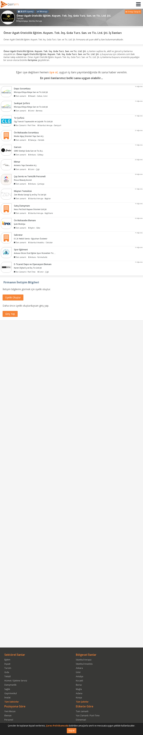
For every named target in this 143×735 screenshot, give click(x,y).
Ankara (79, 668)
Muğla (79, 689)
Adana (79, 693)
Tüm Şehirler (82, 701)
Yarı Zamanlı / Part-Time (88, 715)
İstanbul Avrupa (83, 659)
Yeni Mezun (10, 711)
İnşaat (7, 663)
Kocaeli (79, 680)
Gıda (6, 672)
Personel (8, 719)
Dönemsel (81, 719)
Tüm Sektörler (11, 701)
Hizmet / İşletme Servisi (15, 680)
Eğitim (7, 659)
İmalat (7, 697)
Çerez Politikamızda (57, 725)
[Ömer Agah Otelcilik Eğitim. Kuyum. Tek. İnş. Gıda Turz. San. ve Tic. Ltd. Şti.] (8, 17)
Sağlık (7, 689)
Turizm (7, 668)
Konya (79, 697)
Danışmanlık (10, 684)
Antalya (79, 676)
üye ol (53, 72)
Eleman (8, 715)
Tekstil (7, 676)
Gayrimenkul (10, 693)
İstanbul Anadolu (84, 663)
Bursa (79, 684)
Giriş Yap (10, 313)
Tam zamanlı (82, 711)
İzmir (78, 672)
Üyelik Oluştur (13, 297)
